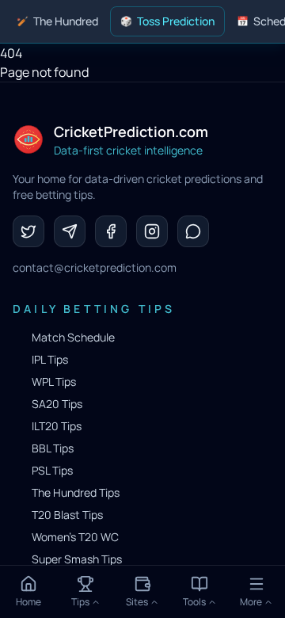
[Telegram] (70, 231)
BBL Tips (53, 448)
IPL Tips (50, 359)
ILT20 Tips (57, 425)
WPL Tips (54, 381)
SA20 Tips (57, 403)
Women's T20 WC (75, 536)
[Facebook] (111, 231)
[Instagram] (152, 231)
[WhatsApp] (193, 231)
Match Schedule (73, 337)
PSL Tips (52, 470)
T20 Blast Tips (67, 514)
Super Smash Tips (77, 558)
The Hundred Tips (76, 492)
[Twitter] (28, 231)
